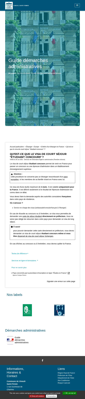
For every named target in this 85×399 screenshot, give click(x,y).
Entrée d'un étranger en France (52, 147)
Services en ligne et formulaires (24, 261)
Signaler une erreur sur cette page (61, 281)
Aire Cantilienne (64, 380)
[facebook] (42, 360)
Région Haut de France (66, 373)
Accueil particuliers (17, 147)
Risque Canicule (64, 383)
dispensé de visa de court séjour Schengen (35, 236)
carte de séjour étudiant (32, 216)
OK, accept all (70, 393)
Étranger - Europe (32, 147)
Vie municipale (23, 73)
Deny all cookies (37, 396)
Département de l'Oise (66, 378)
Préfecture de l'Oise (65, 375)
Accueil (12, 73)
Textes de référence (19, 254)
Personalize (51, 396)
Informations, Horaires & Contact (15, 372)
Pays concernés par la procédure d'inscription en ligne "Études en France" (41, 273)
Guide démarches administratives (46, 73)
